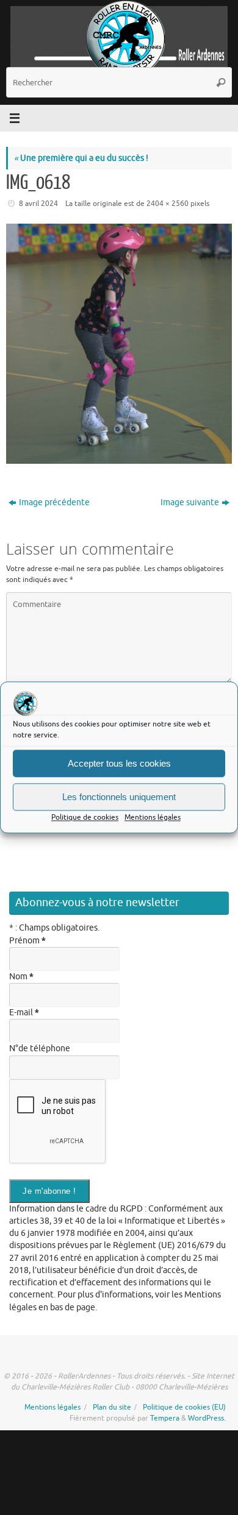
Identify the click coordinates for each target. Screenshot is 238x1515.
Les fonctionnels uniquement (119, 797)
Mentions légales (152, 817)
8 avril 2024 (38, 203)
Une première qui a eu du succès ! (81, 158)
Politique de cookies (84, 817)
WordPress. (207, 1418)
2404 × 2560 (167, 203)
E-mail (24, 1012)
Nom (21, 976)
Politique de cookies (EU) (184, 1407)
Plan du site (112, 1407)
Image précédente (54, 502)
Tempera (164, 1418)
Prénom (27, 940)
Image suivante (189, 502)
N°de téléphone (39, 1048)
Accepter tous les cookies (119, 763)
